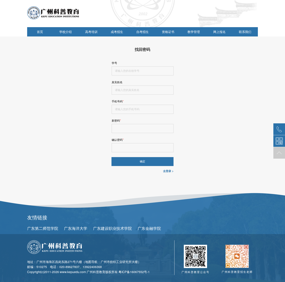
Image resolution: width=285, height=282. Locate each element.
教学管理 (193, 31)
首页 (40, 31)
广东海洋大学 (75, 228)
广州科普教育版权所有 (102, 272)
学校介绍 (65, 31)
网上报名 (219, 31)
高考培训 (91, 31)
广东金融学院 (149, 228)
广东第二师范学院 (42, 228)
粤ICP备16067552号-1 (134, 272)
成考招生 (117, 31)
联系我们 (245, 31)
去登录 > (168, 171)
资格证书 (168, 31)
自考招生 (142, 31)
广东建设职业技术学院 (112, 228)
